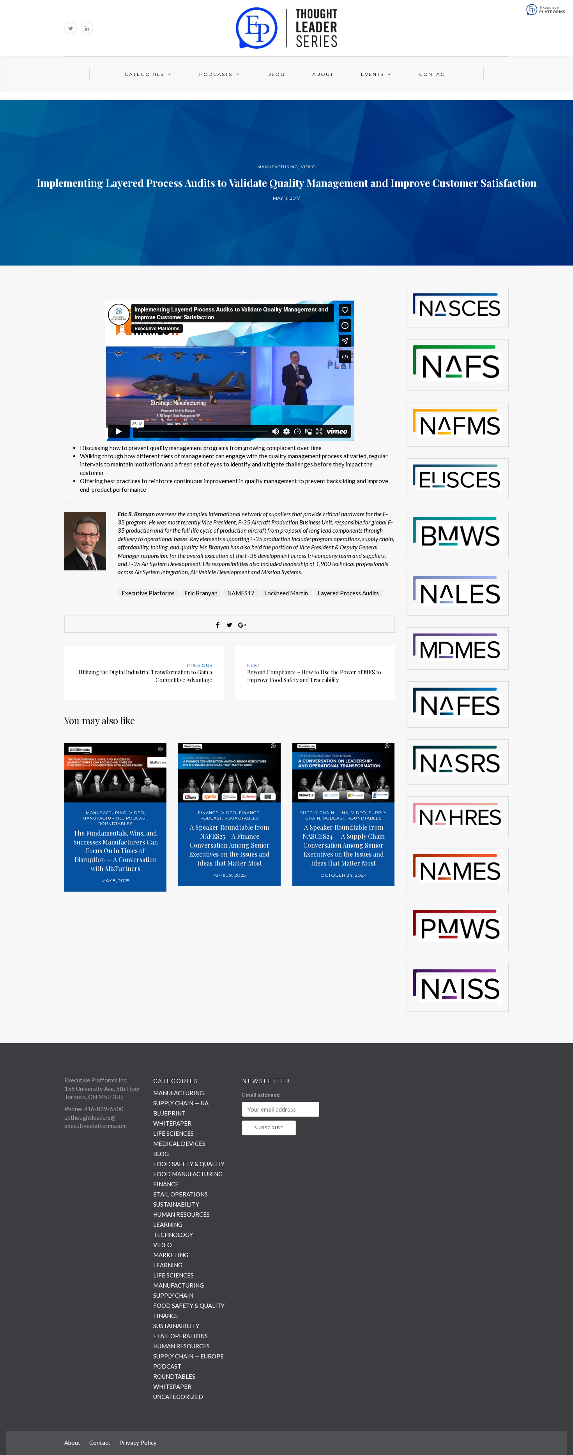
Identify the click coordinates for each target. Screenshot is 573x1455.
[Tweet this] (229, 625)
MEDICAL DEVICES (179, 1143)
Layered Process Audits (348, 592)
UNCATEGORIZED (178, 1396)
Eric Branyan (201, 592)
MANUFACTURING (277, 166)
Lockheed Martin (286, 592)
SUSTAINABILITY (176, 1204)
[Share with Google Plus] (241, 625)
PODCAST (136, 818)
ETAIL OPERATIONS (180, 1194)
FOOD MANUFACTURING (188, 1173)
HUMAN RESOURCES (181, 1214)
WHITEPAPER (172, 1123)
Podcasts (215, 74)
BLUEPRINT (169, 1113)
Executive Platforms (148, 592)
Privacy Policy (138, 1442)
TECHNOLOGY (173, 1234)
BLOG (161, 1153)
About (323, 74)
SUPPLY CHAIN (173, 1295)
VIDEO (308, 166)
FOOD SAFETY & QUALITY (189, 1163)
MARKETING (170, 1254)
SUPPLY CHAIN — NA (324, 812)
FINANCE (208, 812)
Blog (276, 74)
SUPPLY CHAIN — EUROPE (188, 1356)
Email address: (261, 1094)
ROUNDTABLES (115, 823)
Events (372, 74)
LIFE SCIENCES (173, 1133)
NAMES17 (241, 592)
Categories (144, 74)
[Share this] (218, 625)
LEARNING (167, 1224)
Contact (433, 74)
